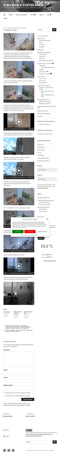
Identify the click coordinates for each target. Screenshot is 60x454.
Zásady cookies (24, 234)
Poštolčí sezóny (41, 38)
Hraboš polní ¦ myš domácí (43, 197)
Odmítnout (30, 231)
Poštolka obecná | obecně (43, 99)
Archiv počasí (42, 80)
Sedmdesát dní (40, 147)
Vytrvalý (39, 152)
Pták (21, 328)
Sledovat (41, 238)
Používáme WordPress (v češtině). (46, 450)
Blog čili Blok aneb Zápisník (43, 52)
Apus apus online (43, 211)
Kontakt (5, 18)
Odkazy (41, 14)
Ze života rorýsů (41, 149)
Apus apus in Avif (43, 209)
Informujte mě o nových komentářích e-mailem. (18, 393)
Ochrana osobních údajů (33, 234)
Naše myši (41, 58)
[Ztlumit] (30, 101)
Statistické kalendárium (44, 40)
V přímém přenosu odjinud (43, 85)
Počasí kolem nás (43, 82)
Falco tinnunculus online (44, 204)
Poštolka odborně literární (45, 101)
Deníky (40, 42)
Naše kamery (42, 65)
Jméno (6, 370)
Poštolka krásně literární (44, 103)
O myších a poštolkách (23, 5)
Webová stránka (8, 385)
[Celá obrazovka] (32, 101)
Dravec (18, 325)
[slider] (17, 101)
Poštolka (17, 326)
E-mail (6, 377)
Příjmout (18, 231)
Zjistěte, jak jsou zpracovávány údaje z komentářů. (17, 405)
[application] (19, 94)
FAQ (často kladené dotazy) (43, 113)
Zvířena (26, 328)
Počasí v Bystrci (41, 76)
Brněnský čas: (6, 429)
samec (13, 331)
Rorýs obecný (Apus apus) (43, 207)
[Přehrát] (5, 101)
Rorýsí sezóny (40, 49)
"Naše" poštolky (11, 325)
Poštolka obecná (25, 326)
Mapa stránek (40, 216)
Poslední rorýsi (40, 155)
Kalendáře (41, 46)
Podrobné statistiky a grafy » (49, 260)
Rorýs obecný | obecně (42, 110)
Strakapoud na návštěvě (43, 160)
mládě (13, 330)
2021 (7, 330)
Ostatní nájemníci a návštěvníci (46, 60)
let (10, 330)
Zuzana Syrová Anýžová (19, 28)
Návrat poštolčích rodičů (43, 158)
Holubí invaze (40, 144)
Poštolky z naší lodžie (13, 328)
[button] (47, 219)
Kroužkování (42, 44)
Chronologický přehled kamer (48, 67)
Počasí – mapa (42, 78)
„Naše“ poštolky (43, 54)
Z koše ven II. (7, 311)
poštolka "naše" (21, 330)
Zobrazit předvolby (42, 231)
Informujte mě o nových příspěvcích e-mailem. (17, 395)
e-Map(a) (41, 69)
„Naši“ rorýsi (42, 56)
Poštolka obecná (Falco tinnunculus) (45, 200)
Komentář (7, 350)
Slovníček (39, 116)
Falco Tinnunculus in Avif (45, 202)
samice (17, 331)
